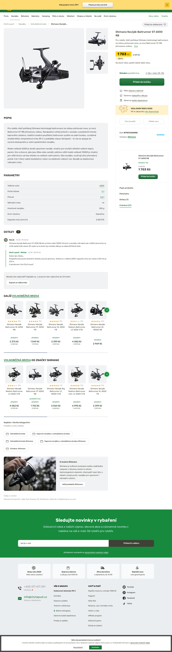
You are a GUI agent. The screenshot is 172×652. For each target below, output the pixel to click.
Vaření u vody (93, 611)
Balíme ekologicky (63, 611)
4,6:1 (102, 197)
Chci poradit (130, 121)
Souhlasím (95, 647)
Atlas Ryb (92, 601)
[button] (107, 310)
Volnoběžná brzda (38, 24)
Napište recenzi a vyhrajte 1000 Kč (102, 591)
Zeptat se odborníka (18, 282)
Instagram (131, 592)
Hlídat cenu (154, 121)
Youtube (130, 587)
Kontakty (57, 596)
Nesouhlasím (78, 647)
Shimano (132, 137)
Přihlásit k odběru (131, 543)
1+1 (102, 191)
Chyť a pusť (9, 24)
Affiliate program (95, 616)
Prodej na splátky (61, 621)
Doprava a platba (61, 601)
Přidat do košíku (142, 82)
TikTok (129, 604)
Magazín (91, 596)
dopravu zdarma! (136, 91)
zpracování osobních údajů (140, 643)
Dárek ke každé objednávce (65, 616)
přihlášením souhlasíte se (86, 552)
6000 (101, 186)
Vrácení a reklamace (62, 606)
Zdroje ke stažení (95, 626)
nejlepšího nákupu (140, 95)
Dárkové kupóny (94, 621)
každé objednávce (139, 100)
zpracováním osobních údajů (96, 552)
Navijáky (22, 24)
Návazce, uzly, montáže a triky (100, 606)
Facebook (131, 598)
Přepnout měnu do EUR (98, 5)
